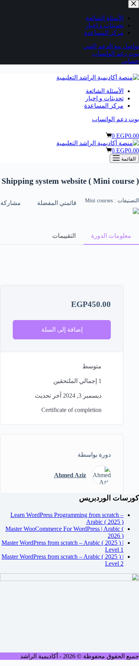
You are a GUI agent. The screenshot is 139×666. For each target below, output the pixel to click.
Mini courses (99, 200)
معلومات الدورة (111, 235)
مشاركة (10, 203)
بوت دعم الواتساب (115, 119)
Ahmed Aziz (70, 475)
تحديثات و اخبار (104, 98)
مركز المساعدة (104, 105)
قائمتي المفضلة (56, 203)
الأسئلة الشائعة (105, 91)
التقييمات (64, 235)
